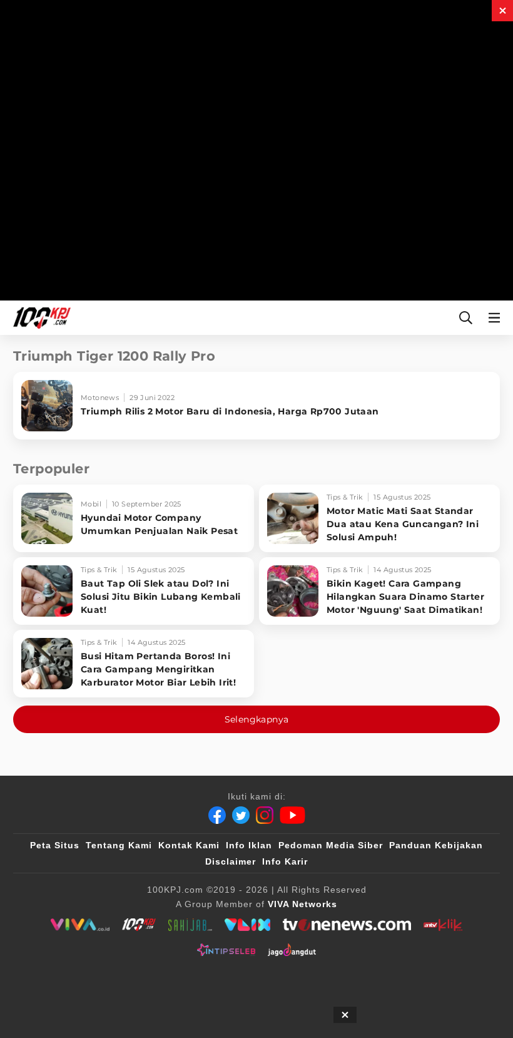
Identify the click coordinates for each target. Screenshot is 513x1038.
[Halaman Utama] (39, 318)
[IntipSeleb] (226, 949)
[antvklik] (443, 924)
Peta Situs (54, 845)
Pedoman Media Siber (330, 845)
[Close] (502, 10)
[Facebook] (217, 815)
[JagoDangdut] (292, 949)
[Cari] (465, 318)
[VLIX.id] (248, 924)
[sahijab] (190, 924)
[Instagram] (264, 815)
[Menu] (496, 318)
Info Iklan (249, 845)
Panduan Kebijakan (436, 845)
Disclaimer (230, 861)
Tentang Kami (119, 845)
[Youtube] (292, 815)
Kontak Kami (189, 845)
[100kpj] (139, 924)
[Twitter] (241, 815)
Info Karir (285, 861)
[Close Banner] (345, 1015)
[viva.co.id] (80, 924)
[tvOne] (347, 924)
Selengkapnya (257, 719)
